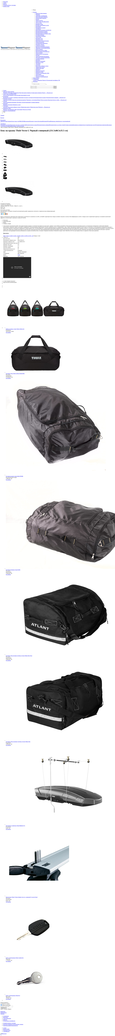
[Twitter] (3, 214)
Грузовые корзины (40, 34)
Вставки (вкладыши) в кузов (42, 25)
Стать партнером (7, 1018)
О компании (39, 80)
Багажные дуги (39, 38)
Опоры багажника (40, 42)
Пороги (37, 19)
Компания (3, 1011)
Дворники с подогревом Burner (43, 48)
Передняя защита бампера (42, 17)
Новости (44, 80)
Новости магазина (6, 1005)
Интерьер (38, 60)
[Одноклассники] (4, 214)
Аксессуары (38, 37)
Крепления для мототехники (42, 40)
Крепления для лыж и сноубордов (43, 30)
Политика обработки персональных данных (13, 1024)
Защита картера (39, 20)
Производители (6, 1030)
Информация (3, 1012)
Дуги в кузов (39, 23)
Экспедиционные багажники (42, 56)
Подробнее (8, 332)
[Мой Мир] (5, 214)
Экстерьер (38, 63)
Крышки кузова (39, 24)
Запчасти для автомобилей (42, 76)
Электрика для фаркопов (41, 15)
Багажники (38, 26)
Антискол (38, 64)
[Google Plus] (7, 214)
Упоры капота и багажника (42, 54)
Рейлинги (38, 69)
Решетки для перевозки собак (42, 73)
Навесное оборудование (41, 13)
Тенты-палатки (39, 52)
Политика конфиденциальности (10, 1025)
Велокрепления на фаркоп (42, 32)
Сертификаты (6, 1031)
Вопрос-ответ (6, 1029)
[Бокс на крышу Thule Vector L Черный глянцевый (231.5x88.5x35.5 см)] (18, 153)
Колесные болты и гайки (41, 50)
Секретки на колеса (40, 45)
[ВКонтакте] (1, 214)
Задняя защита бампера (41, 18)
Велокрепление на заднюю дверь (43, 33)
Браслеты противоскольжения (42, 46)
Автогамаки (38, 74)
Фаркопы (38, 14)
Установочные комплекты (42, 43)
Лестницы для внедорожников (43, 57)
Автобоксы (38, 28)
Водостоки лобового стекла (42, 66)
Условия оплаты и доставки (9, 1023)
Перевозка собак (39, 72)
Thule (19, 254)
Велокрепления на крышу (42, 31)
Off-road (37, 55)
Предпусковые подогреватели (42, 51)
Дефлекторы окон (40, 68)
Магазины (5, 1017)
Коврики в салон (39, 62)
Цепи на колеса (39, 49)
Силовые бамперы (40, 58)
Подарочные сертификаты (9, 1020)
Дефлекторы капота (40, 67)
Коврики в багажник (40, 61)
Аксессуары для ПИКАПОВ (42, 21)
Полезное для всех (40, 44)
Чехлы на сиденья (40, 75)
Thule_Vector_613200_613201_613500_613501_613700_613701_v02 (18, 235)
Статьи (34, 80)
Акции (4, 90)
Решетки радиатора (40, 70)
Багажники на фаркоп (41, 36)
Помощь (2, 1013)
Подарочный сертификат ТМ (53, 80)
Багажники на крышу (41, 27)
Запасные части (39, 39)
